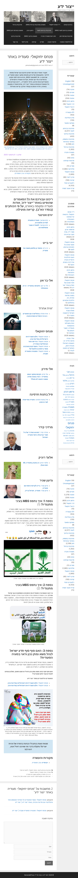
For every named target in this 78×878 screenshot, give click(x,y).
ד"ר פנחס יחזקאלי (54, 25)
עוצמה (68, 415)
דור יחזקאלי (70, 104)
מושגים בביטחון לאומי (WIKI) (63, 30)
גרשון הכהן (30, 30)
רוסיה (64, 433)
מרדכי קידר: (35, 434)
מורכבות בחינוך (15, 36)
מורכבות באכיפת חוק (66, 36)
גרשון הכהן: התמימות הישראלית (70, 272)
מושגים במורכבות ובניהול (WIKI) (35, 25)
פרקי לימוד (25, 42)
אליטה (67, 378)
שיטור (66, 438)
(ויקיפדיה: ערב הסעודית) (23, 173)
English (68, 81)
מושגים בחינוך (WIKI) (30, 36)
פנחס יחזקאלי (33, 770)
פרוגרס (72, 431)
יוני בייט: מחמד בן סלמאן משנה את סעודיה (38, 774)
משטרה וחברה (69, 152)
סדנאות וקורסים (69, 161)
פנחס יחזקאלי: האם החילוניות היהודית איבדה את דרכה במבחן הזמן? (68, 260)
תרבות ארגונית (66, 443)
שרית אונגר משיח (68, 188)
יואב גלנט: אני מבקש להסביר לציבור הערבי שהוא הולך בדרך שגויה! (32, 776)
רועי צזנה (71, 436)
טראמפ (72, 397)
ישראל (72, 399)
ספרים (42, 42)
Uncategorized (68, 84)
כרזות (69, 399)
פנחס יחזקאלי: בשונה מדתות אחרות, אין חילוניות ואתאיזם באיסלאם (68, 298)
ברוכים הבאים (68, 25)
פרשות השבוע (52, 42)
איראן (67, 375)
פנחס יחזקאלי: (28, 683)
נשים (72, 158)
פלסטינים (68, 420)
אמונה (72, 95)
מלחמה (72, 404)
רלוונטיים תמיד (24, 770)
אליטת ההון (71, 381)
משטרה (71, 407)
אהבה (72, 89)
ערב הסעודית (42, 772)
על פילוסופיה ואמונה (66, 42)
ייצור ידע (66, 6)
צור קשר (15, 42)
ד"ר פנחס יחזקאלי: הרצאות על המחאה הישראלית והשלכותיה (68, 217)
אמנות (72, 98)
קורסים (34, 42)
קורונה (72, 180)
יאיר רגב (67, 397)
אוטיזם (72, 92)
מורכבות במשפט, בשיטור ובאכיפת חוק (68, 141)
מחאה (66, 402)
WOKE (72, 372)
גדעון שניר (67, 388)
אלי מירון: (37, 376)
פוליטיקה (71, 169)
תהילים (72, 443)
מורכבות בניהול (17, 25)
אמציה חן (68, 384)
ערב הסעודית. (40, 763)
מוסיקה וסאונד (69, 123)
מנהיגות (68, 404)
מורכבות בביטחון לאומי (44, 30)
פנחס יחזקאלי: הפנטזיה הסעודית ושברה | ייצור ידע (29, 811)
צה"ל (68, 431)
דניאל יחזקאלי (69, 107)
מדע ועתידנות (69, 118)
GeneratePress (29, 875)
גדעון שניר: (36, 491)
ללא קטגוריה (70, 112)
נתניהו (68, 412)
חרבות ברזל (67, 395)
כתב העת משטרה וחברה (48, 36)
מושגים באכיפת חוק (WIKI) (15, 30)
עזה (66, 415)
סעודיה (49, 772)
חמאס (72, 394)
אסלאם (72, 386)
